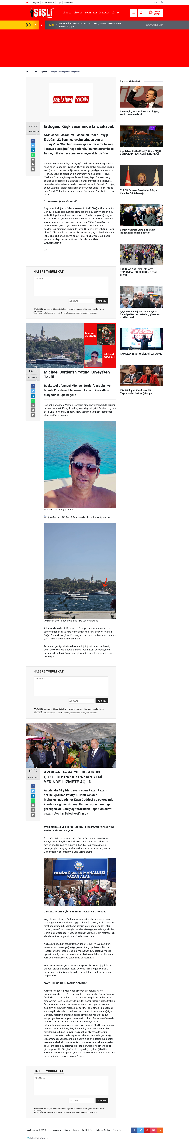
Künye (67, 1130)
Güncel (66, 12)
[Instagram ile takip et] (153, 1130)
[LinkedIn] (33, 150)
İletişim (76, 1130)
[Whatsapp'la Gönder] (33, 155)
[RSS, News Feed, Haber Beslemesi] (160, 1130)
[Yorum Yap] (33, 169)
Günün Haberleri (48, 3)
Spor (88, 12)
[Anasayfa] (27, 3)
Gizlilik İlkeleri (87, 1130)
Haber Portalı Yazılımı (39, 1138)
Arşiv (59, 3)
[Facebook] (33, 141)
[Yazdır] (33, 164)
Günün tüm (154, 25)
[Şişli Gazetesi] (41, 12)
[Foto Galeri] (161, 2)
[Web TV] (155, 2)
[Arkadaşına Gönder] (33, 160)
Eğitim (115, 12)
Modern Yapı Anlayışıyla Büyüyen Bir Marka (78, 25)
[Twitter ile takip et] (140, 1130)
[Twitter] (33, 145)
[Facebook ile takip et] (134, 1130)
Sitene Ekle (68, 3)
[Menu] (133, 13)
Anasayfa (57, 1130)
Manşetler (35, 3)
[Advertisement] (94, 49)
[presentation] (35, 25)
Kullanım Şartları (103, 1130)
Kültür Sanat (101, 12)
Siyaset (78, 12)
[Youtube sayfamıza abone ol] (147, 1130)
